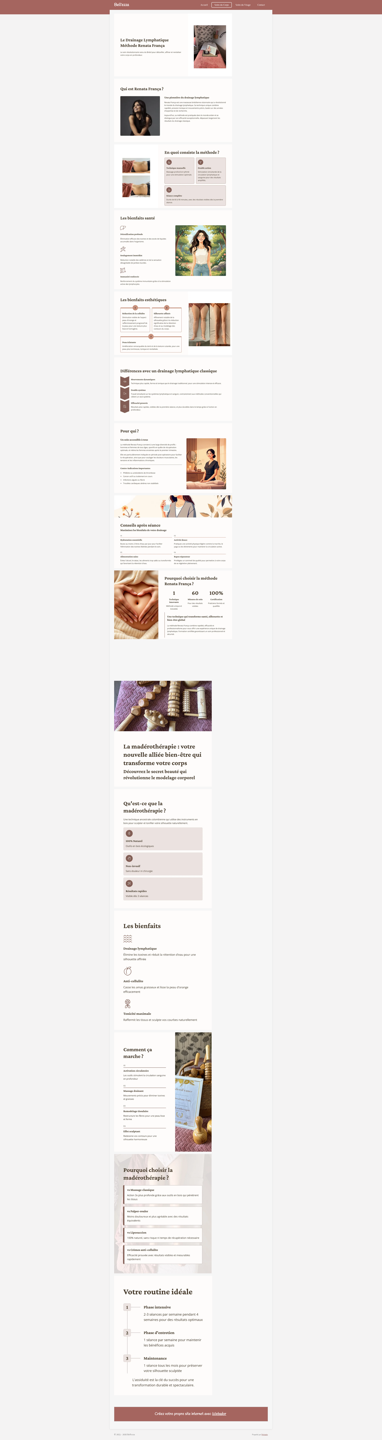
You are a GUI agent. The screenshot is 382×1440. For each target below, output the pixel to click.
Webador (219, 1414)
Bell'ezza (121, 5)
